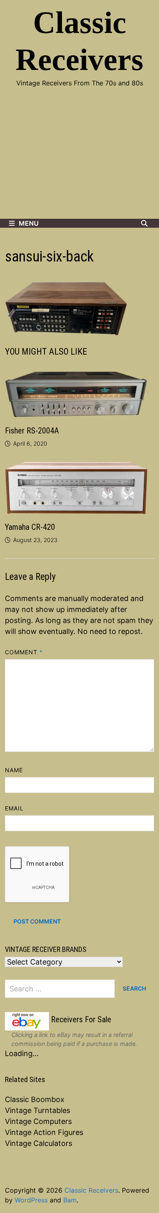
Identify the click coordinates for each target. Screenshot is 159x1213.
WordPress (31, 1200)
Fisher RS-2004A (32, 431)
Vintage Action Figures (44, 1132)
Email (14, 808)
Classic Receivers (91, 1190)
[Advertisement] (79, 159)
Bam (70, 1200)
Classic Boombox (34, 1099)
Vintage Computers (38, 1121)
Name (14, 770)
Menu (29, 223)
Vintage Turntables (37, 1110)
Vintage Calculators (38, 1143)
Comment (24, 652)
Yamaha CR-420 (30, 527)
